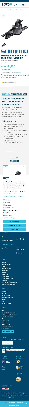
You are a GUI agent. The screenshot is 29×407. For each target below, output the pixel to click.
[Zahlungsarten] (3, 350)
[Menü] (25, 5)
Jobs (3, 301)
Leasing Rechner (6, 268)
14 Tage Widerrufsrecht (9, 77)
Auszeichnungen (6, 303)
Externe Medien (9, 207)
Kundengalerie (6, 295)
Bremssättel (19, 10)
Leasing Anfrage (6, 264)
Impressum (5, 323)
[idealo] (4, 362)
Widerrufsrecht (6, 325)
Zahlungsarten (6, 270)
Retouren (4, 266)
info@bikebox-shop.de (7, 240)
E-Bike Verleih (5, 276)
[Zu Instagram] (24, 239)
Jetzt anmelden (7, 343)
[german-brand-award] (20, 368)
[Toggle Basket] (22, 5)
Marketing (8, 205)
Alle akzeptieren (14, 221)
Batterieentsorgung (7, 317)
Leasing (4, 262)
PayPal (7, 213)
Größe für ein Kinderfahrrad (9, 282)
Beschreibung (6, 94)
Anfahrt (6, 248)
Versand (4, 272)
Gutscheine (5, 274)
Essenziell (8, 200)
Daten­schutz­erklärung (10, 196)
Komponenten (5, 10)
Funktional (8, 215)
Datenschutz (5, 321)
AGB (3, 319)
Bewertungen (5, 328)
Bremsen (12, 10)
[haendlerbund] (19, 374)
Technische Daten (16, 94)
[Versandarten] (3, 389)
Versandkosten (17, 72)
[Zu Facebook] (21, 239)
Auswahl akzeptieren (14, 225)
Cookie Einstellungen (7, 327)
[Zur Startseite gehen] (6, 4)
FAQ (3, 311)
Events (3, 299)
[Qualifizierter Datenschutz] (19, 380)
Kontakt (4, 293)
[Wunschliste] (19, 5)
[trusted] (18, 362)
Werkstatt (4, 280)
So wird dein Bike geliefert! (9, 284)
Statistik (7, 202)
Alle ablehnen (14, 229)
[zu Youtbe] (17, 239)
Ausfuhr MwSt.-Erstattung (9, 313)
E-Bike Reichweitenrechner (9, 315)
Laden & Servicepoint (7, 297)
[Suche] (13, 5)
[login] (16, 5)
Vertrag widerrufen (8, 331)
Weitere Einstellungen (9, 218)
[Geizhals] (8, 362)
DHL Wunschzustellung (11, 210)
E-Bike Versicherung (7, 278)
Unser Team (5, 291)
